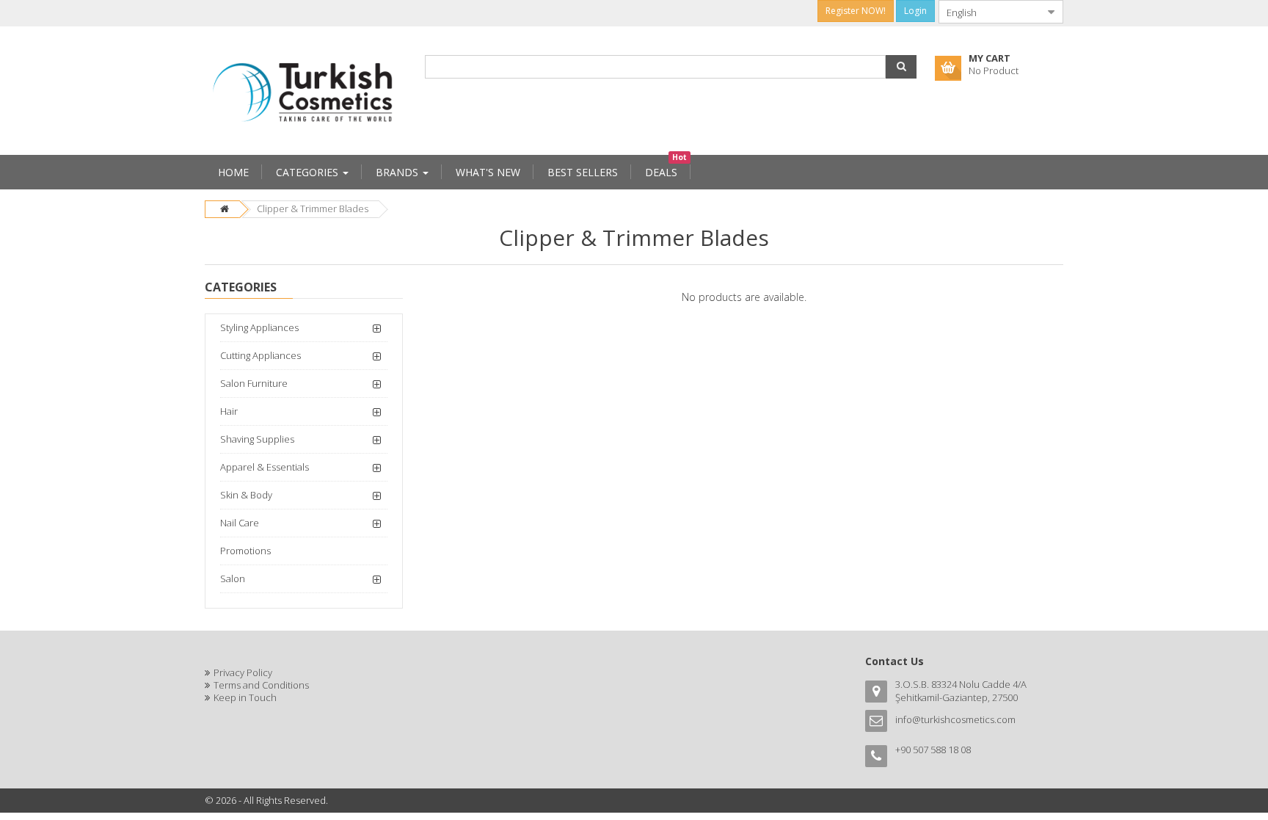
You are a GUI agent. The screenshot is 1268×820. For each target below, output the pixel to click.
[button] (901, 67)
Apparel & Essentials (264, 467)
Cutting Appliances (260, 355)
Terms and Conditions (261, 685)
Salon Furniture (254, 383)
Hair (229, 411)
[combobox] (989, 12)
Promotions (245, 550)
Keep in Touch (245, 697)
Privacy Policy (243, 672)
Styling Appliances (259, 327)
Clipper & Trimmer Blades (312, 208)
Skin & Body (246, 494)
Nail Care (239, 522)
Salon (232, 578)
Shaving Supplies (257, 439)
